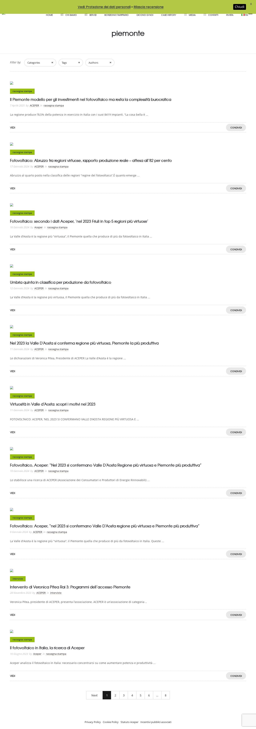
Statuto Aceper (129, 722)
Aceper (38, 227)
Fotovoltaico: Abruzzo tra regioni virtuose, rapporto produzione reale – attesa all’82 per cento (91, 160)
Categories (33, 62)
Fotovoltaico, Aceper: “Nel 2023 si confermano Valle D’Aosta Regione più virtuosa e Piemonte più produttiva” (106, 465)
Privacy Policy (93, 722)
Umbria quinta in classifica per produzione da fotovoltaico (60, 282)
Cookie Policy (111, 722)
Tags (64, 62)
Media (192, 14)
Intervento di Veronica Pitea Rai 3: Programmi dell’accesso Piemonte (70, 587)
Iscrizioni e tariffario (116, 14)
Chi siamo (71, 14)
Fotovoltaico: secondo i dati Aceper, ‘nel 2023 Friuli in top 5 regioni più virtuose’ (79, 221)
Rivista (229, 14)
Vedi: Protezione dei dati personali (104, 7)
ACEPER (34, 105)
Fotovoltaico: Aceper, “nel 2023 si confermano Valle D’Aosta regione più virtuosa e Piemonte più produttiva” (105, 526)
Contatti (213, 14)
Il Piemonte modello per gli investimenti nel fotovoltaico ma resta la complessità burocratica (90, 99)
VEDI (12, 127)
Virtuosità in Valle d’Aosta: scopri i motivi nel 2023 (52, 404)
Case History (168, 14)
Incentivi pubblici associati (155, 722)
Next (94, 695)
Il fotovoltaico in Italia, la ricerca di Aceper (47, 647)
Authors (93, 62)
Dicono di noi (145, 14)
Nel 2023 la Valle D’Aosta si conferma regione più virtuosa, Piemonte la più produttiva (84, 343)
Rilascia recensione (149, 7)
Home (49, 14)
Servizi (92, 14)
